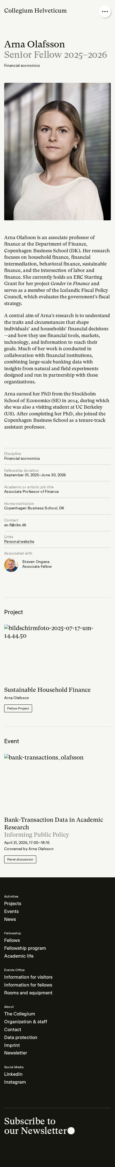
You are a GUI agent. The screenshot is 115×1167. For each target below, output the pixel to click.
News (10, 919)
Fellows (12, 940)
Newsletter (15, 1053)
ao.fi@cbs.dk (15, 525)
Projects (12, 903)
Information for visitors (28, 977)
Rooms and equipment (28, 992)
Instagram (15, 1082)
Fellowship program (25, 948)
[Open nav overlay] (105, 11)
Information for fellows (28, 985)
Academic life (18, 956)
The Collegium (19, 1014)
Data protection (20, 1037)
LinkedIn (13, 1074)
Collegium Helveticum (35, 10)
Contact (12, 1029)
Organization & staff (25, 1021)
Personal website (19, 541)
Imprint (12, 1045)
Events (11, 911)
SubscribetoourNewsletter (35, 1126)
